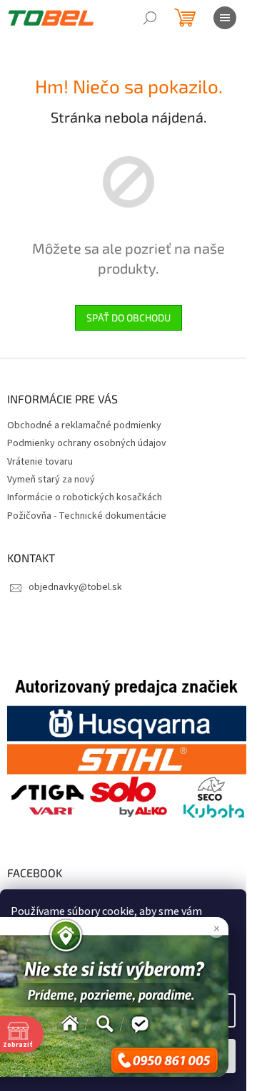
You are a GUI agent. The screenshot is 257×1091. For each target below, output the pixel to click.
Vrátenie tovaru (40, 462)
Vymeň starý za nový (51, 479)
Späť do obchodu (128, 317)
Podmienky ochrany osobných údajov (86, 443)
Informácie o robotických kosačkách (84, 497)
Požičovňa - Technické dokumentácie (86, 516)
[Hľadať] (150, 18)
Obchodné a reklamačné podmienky (84, 425)
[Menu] (225, 18)
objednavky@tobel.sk (75, 587)
